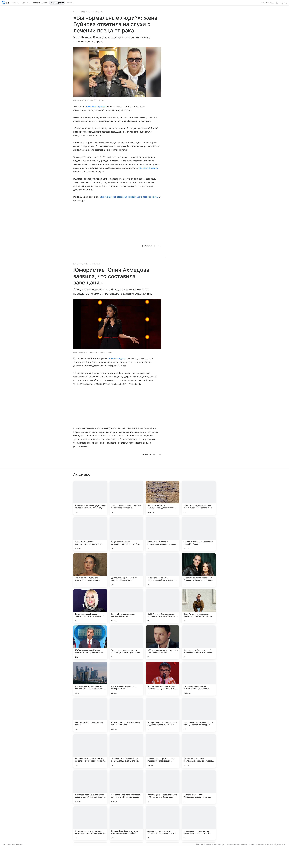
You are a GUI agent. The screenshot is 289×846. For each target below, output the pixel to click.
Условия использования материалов (260, 844)
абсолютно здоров (148, 168)
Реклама (19, 844)
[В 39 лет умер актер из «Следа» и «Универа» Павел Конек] (162, 642)
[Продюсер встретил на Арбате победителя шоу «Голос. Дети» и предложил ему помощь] (162, 679)
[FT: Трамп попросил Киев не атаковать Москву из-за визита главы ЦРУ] (90, 642)
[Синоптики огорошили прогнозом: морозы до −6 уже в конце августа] (199, 751)
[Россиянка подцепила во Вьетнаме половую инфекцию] (199, 679)
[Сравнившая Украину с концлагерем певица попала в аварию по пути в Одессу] (162, 534)
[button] (117, 72)
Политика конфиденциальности (236, 844)
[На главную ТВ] (7, 2)
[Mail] (3, 2)
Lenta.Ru (97, 264)
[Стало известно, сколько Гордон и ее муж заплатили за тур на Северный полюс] (199, 715)
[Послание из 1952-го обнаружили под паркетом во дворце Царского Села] (162, 498)
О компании (11, 844)
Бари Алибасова (108, 197)
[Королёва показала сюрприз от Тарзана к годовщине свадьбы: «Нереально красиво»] (199, 570)
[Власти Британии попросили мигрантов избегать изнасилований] (126, 606)
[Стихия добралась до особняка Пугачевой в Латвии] (126, 715)
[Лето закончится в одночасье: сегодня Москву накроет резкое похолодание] (90, 679)
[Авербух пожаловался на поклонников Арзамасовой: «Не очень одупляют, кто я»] (162, 823)
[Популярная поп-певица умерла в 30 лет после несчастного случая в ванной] (90, 498)
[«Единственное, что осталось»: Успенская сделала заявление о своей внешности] (199, 498)
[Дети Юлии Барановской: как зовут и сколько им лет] (126, 570)
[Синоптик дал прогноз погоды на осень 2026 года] (199, 534)
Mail (3, 844)
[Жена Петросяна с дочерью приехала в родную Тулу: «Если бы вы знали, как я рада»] (199, 606)
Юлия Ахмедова (117, 358)
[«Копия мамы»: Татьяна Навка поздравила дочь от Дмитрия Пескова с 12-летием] (126, 751)
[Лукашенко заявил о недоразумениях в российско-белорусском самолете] (90, 534)
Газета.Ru (99, 12)
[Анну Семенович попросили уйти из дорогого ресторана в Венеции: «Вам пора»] (126, 498)
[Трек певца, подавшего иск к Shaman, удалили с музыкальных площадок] (126, 642)
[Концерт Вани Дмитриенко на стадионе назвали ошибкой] (126, 823)
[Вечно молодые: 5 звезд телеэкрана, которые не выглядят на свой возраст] (90, 606)
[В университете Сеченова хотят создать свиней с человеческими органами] (90, 787)
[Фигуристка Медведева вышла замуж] (90, 715)
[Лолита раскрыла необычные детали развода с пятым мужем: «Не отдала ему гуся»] (90, 823)
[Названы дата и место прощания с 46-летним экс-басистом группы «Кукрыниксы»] (162, 787)
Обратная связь (279, 844)
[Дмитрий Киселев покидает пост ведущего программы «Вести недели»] (162, 715)
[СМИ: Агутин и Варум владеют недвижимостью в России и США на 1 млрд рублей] (162, 606)
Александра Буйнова (96, 106)
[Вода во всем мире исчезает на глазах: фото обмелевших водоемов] (162, 751)
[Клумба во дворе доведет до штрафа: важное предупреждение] (126, 679)
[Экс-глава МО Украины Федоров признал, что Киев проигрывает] (126, 787)
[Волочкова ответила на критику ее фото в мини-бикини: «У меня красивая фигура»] (90, 751)
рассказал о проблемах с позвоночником (137, 197)
